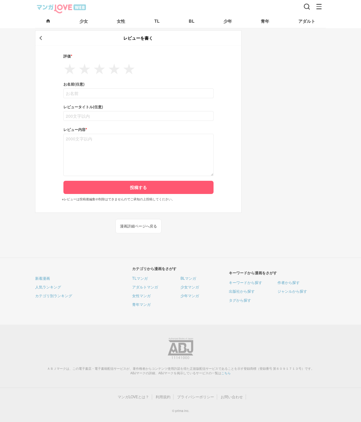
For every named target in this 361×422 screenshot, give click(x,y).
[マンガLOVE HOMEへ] (48, 21)
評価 (67, 56)
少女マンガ (190, 287)
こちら (226, 373)
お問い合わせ (232, 396)
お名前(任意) (74, 84)
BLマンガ (188, 278)
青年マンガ (141, 304)
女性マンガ (141, 295)
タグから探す (240, 300)
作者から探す (288, 282)
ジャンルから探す (292, 291)
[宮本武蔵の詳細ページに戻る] (40, 38)
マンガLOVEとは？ (133, 396)
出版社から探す (242, 291)
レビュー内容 (75, 129)
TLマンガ (140, 278)
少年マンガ (190, 295)
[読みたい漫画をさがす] (307, 6)
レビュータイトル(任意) (83, 107)
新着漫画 (42, 278)
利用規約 (163, 396)
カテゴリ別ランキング (53, 295)
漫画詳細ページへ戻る (138, 226)
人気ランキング (48, 287)
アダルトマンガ (145, 287)
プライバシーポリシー (195, 396)
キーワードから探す (245, 282)
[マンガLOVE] (61, 8)
